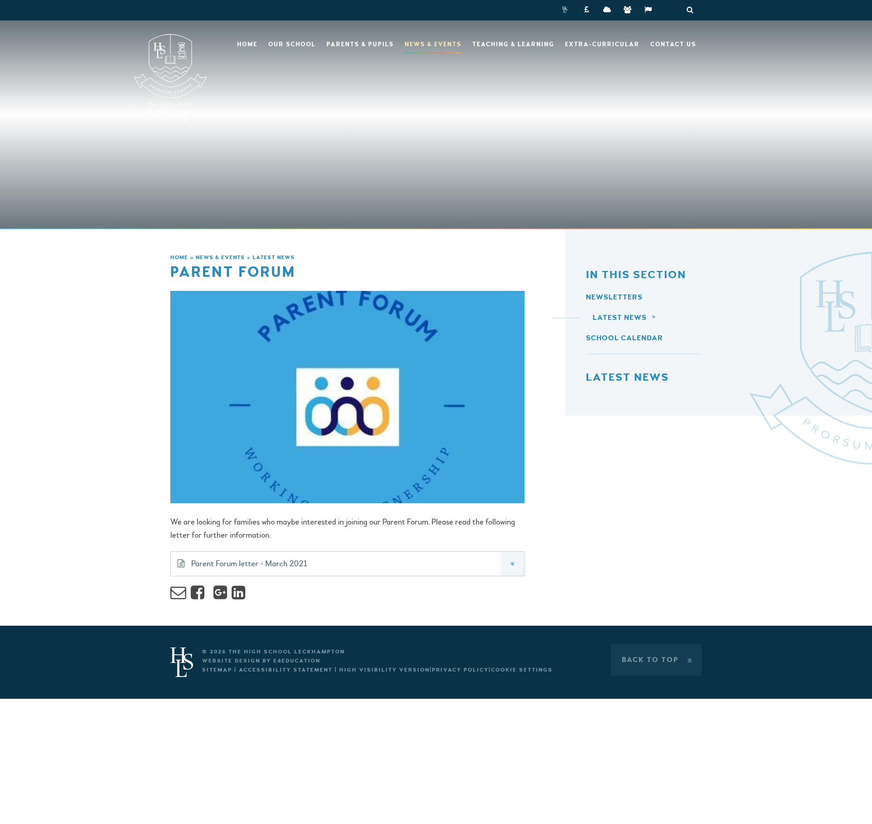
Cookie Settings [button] (522, 670)
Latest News (274, 257)
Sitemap (217, 670)
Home (179, 257)
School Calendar (624, 338)
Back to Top (658, 659)
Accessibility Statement (285, 670)
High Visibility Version (384, 670)
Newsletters (614, 297)
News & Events (220, 257)
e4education (296, 660)
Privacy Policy (460, 670)
